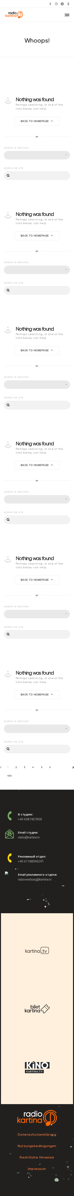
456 (9, 776)
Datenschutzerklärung (37, 1134)
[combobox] (37, 155)
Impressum (37, 1169)
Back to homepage (35, 121)
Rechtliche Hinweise (37, 1157)
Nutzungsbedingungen (37, 1146)
